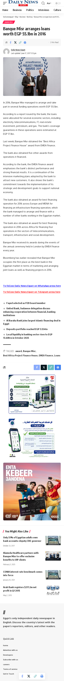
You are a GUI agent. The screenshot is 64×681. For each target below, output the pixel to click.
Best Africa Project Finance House (20, 355)
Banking (9, 22)
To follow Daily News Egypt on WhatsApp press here (32, 285)
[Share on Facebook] (10, 42)
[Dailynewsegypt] (23, 3)
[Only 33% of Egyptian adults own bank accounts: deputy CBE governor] (53, 540)
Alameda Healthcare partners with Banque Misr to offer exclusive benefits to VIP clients (21, 556)
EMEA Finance (46, 355)
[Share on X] (15, 42)
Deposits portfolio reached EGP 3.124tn (27, 329)
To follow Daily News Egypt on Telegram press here (31, 292)
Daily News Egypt (18, 50)
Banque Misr (29, 351)
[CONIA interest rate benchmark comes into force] (53, 574)
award (18, 351)
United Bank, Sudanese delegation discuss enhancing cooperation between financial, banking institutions (29, 312)
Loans (57, 355)
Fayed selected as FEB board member (26, 303)
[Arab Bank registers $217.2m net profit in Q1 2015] (53, 590)
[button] (5, 3)
